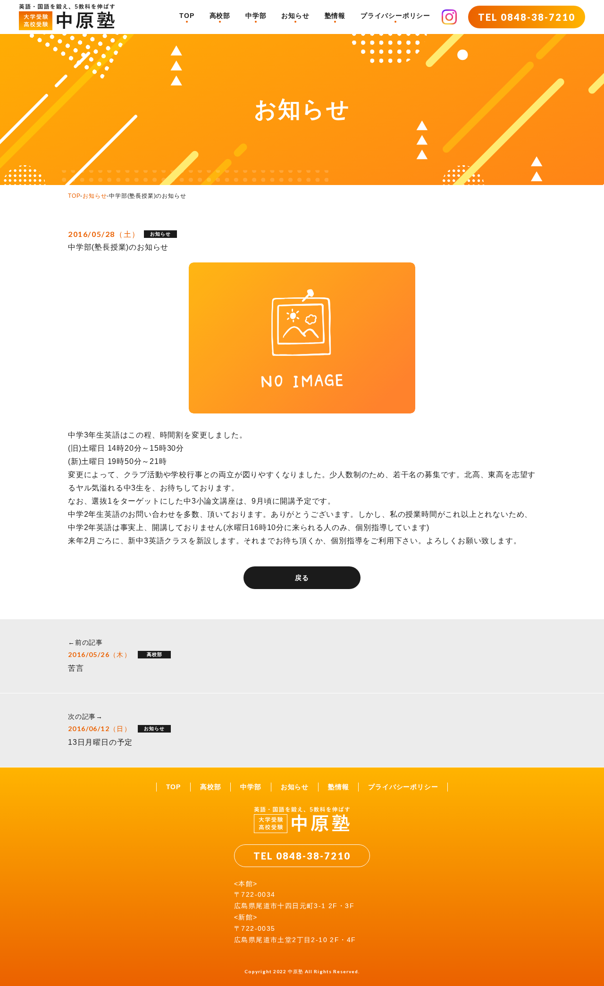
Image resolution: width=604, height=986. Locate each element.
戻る (302, 577)
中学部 (255, 15)
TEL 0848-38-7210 (526, 17)
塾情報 (335, 15)
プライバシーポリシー (395, 15)
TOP (186, 15)
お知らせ (295, 15)
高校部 (220, 15)
